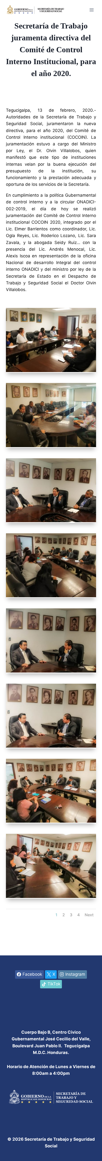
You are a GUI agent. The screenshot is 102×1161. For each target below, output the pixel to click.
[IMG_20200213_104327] (51, 822)
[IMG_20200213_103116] (51, 372)
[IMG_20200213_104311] (51, 747)
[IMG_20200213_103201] (51, 447)
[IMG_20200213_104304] (51, 672)
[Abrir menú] (91, 10)
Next (89, 914)
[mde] (51, 522)
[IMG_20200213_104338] (51, 897)
